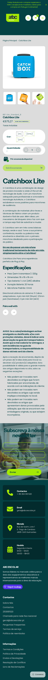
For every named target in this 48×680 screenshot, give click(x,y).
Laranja (29, 134)
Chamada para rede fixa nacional (19, 616)
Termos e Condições (13, 649)
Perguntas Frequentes (14, 624)
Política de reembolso (14, 633)
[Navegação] (42, 18)
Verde (20, 139)
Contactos (8, 607)
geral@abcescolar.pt (13, 620)
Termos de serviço (12, 629)
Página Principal (10, 40)
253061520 (8, 611)
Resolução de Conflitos (14, 662)
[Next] (14, 312)
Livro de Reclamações (14, 666)
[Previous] (5, 312)
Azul (20, 134)
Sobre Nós (8, 602)
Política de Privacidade (14, 653)
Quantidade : (13, 150)
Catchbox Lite (25, 40)
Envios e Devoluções (13, 658)
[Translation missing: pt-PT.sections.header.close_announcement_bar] (46, 4)
